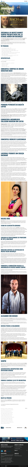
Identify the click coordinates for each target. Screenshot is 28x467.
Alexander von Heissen (4, 408)
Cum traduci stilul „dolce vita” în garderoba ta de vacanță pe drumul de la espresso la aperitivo (6, 458)
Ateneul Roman (7, 409)
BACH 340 (6, 412)
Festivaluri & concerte (12, 28)
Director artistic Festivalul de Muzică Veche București (7, 417)
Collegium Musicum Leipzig (5, 413)
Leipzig (2, 419)
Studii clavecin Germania (6, 423)
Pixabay (10, 102)
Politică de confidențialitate (18, 455)
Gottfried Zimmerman (3, 418)
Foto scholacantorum (4, 102)
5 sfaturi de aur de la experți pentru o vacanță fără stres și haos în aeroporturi (7, 455)
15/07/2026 (3, 457)
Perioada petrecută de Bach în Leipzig (5, 420)
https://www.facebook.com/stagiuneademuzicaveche (10, 404)
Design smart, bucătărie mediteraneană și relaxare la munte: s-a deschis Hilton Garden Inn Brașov (7, 461)
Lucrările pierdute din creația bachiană (7, 419)
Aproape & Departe (4, 28)
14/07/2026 (3, 460)
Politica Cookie (17, 454)
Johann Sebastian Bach (9, 418)
